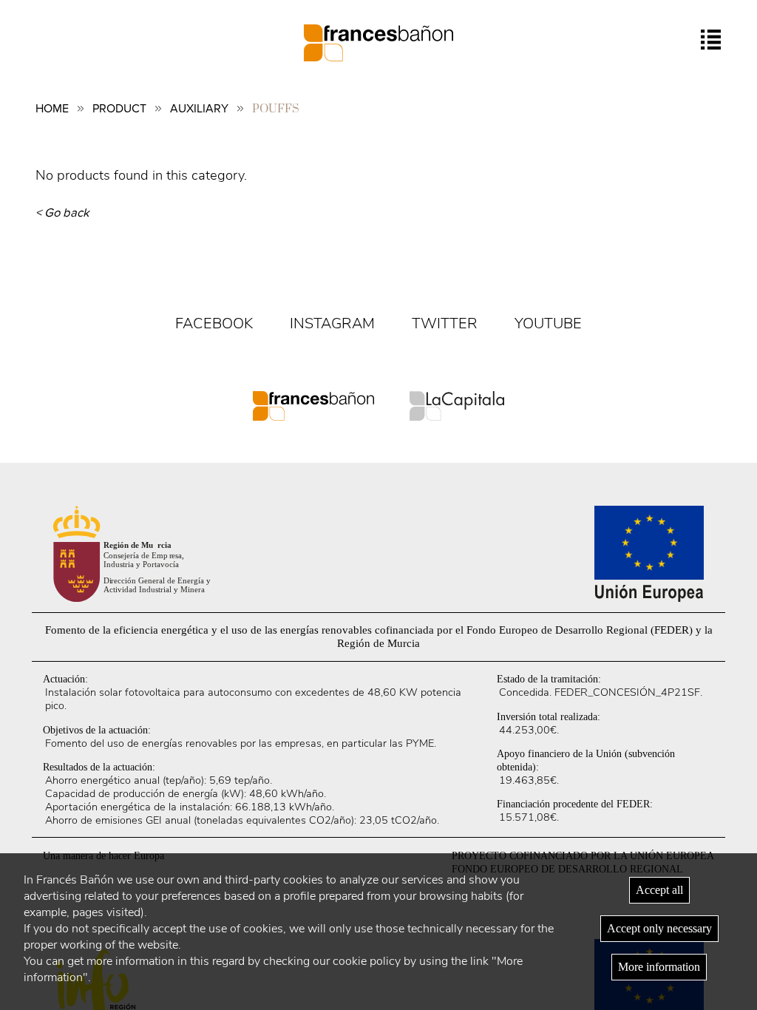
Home (52, 108)
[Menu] (711, 40)
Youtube (548, 323)
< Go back (62, 213)
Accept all (659, 890)
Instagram (332, 323)
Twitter (445, 323)
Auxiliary (199, 108)
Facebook (214, 323)
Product (119, 108)
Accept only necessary (659, 928)
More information (659, 966)
